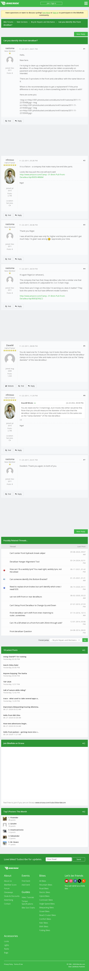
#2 (84, 160)
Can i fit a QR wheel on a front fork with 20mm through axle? (36, 623)
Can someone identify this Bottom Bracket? (28, 579)
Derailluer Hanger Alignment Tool (24, 561)
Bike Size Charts (28, 907)
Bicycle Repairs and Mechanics (43, 22)
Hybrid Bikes (44, 896)
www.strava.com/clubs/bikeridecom (50, 802)
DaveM (9, 345)
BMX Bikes (43, 926)
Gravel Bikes (44, 911)
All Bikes (42, 881)
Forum (7, 888)
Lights (6, 945)
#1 (84, 49)
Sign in (53, 3)
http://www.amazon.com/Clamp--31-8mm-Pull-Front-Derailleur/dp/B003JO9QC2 (42, 297)
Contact (7, 903)
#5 (84, 346)
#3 (84, 225)
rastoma (9, 48)
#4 (84, 269)
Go (85, 640)
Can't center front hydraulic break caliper (27, 553)
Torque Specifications (27, 902)
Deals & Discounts (11, 896)
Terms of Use (18, 964)
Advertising (8, 900)
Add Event (26, 884)
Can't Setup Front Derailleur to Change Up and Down (33, 605)
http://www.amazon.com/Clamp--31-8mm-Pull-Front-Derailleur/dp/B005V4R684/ (42, 175)
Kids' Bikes (43, 923)
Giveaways (8, 892)
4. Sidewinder (13, 836)
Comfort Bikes (45, 919)
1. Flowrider (13, 817)
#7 (84, 460)
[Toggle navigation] (86, 3)
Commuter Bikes (46, 900)
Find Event (26, 881)
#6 (84, 395)
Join (48, 3)
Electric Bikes (44, 892)
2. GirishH (12, 823)
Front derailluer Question (21, 631)
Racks (6, 949)
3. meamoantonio (16, 830)
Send (79, 859)
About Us (8, 881)
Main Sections (22, 22)
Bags (6, 952)
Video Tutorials (28, 897)
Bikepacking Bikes (46, 907)
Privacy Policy (8, 964)
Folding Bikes (44, 930)
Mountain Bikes (45, 884)
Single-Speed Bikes (47, 903)
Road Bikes (44, 888)
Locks (6, 941)
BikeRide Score (10, 884)
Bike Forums (8, 22)
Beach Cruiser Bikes (47, 915)
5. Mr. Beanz (13, 842)
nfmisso (10, 159)
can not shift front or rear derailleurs (26, 596)
